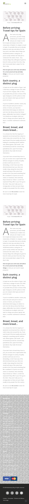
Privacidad (10, 498)
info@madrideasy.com (12, 465)
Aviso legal (5, 500)
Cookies (5, 498)
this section (15, 191)
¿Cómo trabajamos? (8, 417)
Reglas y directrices (8, 419)
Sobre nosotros (7, 402)
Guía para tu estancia (8, 423)
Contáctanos (6, 432)
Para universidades (8, 406)
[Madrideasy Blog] (7, 3)
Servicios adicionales (8, 421)
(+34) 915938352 (13, 469)
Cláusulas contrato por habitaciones (12, 427)
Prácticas (5, 404)
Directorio (5, 408)
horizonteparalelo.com (16, 22)
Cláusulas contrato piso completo (11, 429)
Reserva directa (7, 425)
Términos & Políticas (19, 498)
